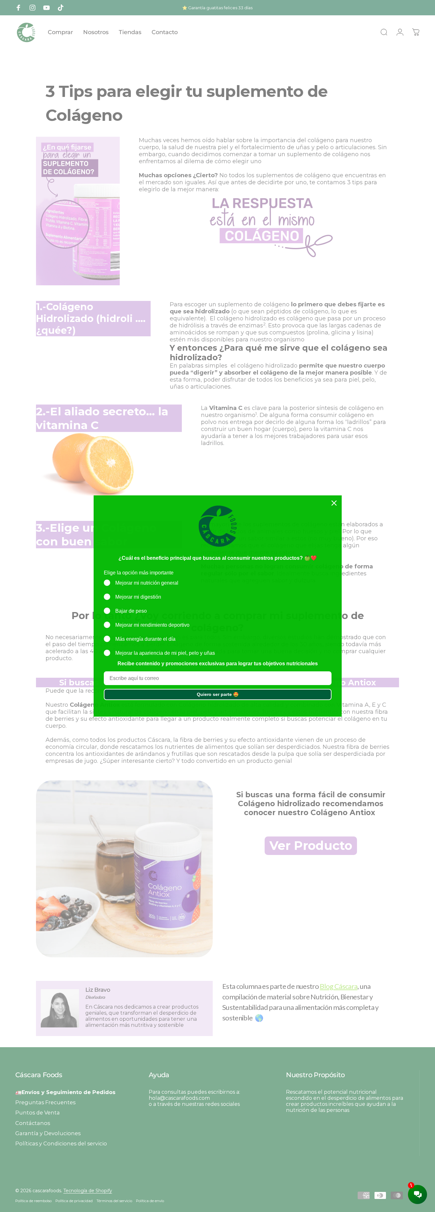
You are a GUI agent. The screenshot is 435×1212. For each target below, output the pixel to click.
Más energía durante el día (145, 639)
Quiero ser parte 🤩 (218, 694)
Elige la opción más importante (139, 572)
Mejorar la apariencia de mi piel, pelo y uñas (165, 653)
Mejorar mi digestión (138, 597)
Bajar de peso (131, 611)
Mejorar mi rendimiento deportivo (152, 625)
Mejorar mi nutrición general (146, 583)
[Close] (334, 503)
